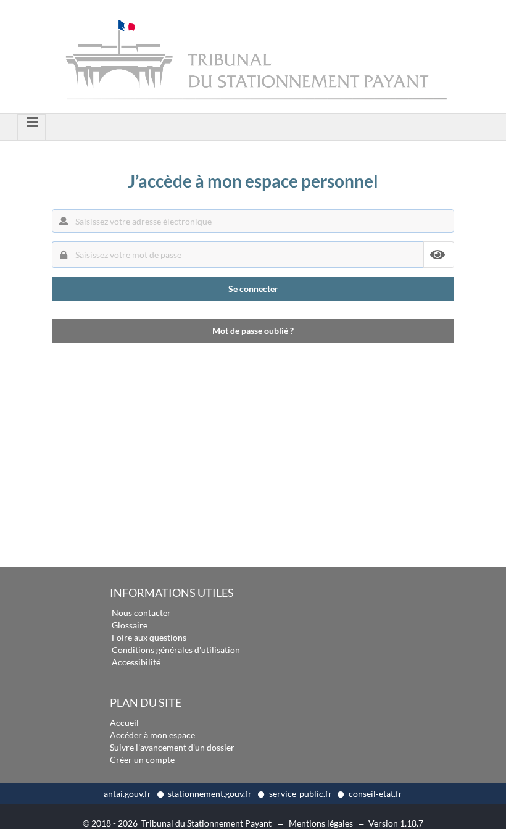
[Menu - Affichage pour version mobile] (31, 127)
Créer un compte (142, 759)
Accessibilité (136, 662)
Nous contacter (141, 612)
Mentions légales (321, 823)
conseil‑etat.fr (375, 793)
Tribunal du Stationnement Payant (206, 823)
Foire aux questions (149, 637)
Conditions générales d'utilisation (176, 649)
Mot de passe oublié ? (253, 330)
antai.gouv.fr (128, 793)
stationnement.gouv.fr (211, 793)
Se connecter (253, 288)
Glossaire (129, 625)
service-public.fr (301, 793)
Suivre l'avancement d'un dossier (172, 747)
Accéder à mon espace (152, 735)
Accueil (124, 722)
